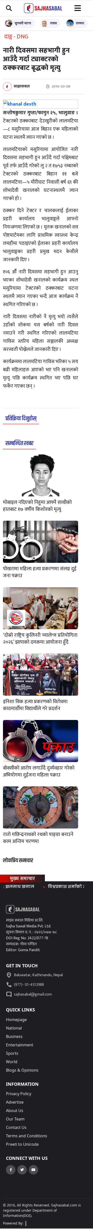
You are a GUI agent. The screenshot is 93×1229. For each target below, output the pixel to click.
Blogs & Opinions (22, 1070)
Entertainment (19, 1045)
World (11, 1061)
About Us (14, 1110)
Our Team (15, 1119)
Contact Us (16, 1127)
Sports (12, 1053)
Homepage (16, 1019)
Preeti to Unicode (22, 1144)
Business (14, 1036)
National (14, 1028)
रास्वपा (80, 23)
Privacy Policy (18, 1093)
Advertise (15, 1102)
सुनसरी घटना (23, 23)
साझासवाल (22, 86)
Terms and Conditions (26, 1136)
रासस (53, 23)
